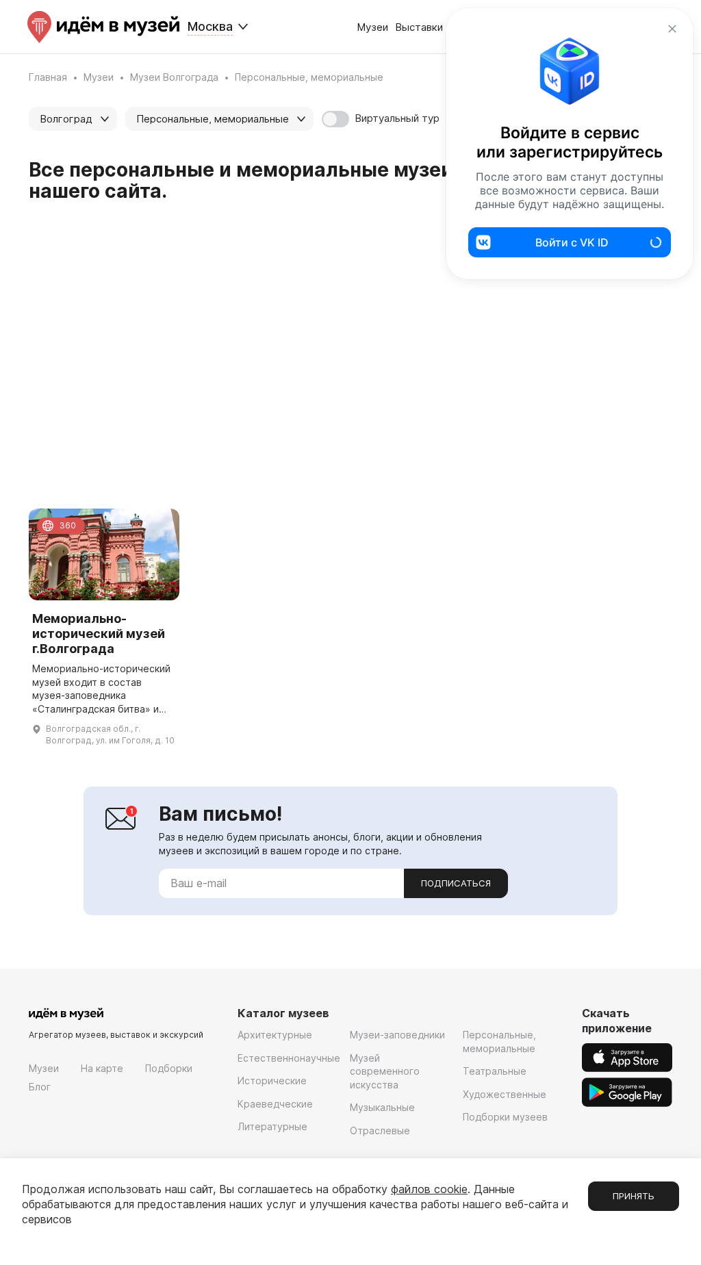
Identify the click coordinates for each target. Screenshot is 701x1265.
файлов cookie (429, 1189)
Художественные (504, 1094)
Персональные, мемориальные (499, 1041)
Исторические (272, 1080)
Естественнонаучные (289, 1058)
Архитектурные (275, 1034)
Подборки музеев (505, 1117)
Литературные (272, 1126)
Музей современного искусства (385, 1071)
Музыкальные (382, 1107)
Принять (633, 1195)
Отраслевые (380, 1130)
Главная (48, 77)
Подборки (168, 1068)
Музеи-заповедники (397, 1034)
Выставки (419, 27)
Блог (40, 1086)
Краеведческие (275, 1104)
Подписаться (456, 883)
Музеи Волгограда (174, 77)
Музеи (372, 27)
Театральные (494, 1071)
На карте (102, 1068)
